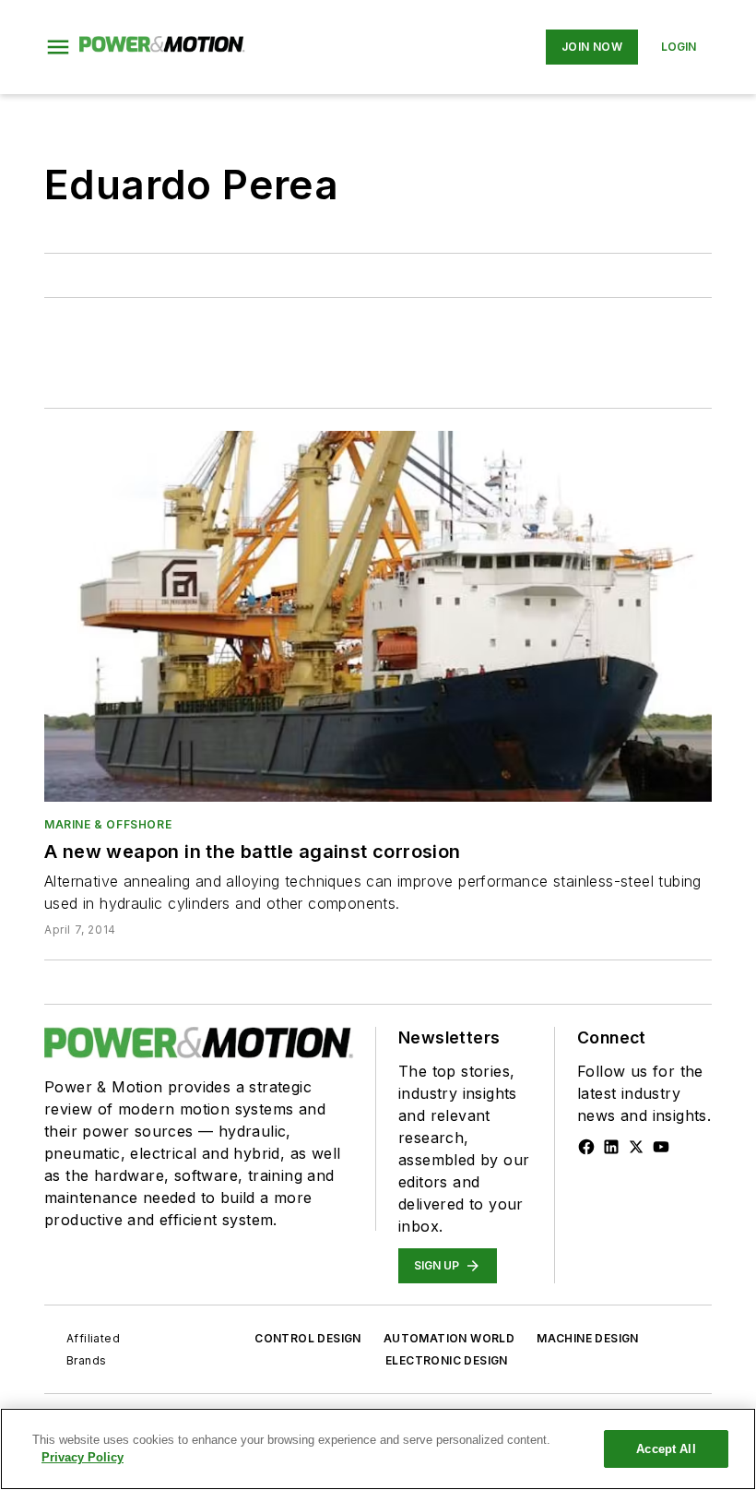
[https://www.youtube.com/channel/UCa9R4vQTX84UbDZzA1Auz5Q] (661, 1147)
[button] (58, 47)
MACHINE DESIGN (588, 1338)
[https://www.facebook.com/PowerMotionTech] (586, 1147)
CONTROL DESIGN (307, 1338)
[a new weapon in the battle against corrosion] (378, 616)
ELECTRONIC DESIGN (446, 1360)
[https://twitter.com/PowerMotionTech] (636, 1147)
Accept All (665, 1449)
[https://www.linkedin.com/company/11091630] (611, 1147)
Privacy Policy (82, 1457)
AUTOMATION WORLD (449, 1338)
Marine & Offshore (107, 824)
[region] (378, 1449)
